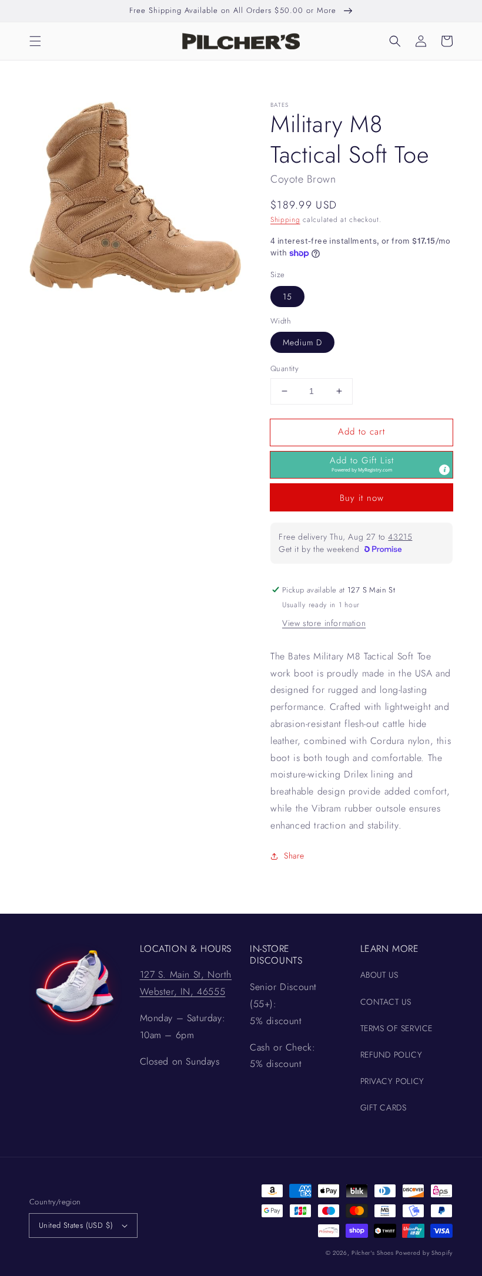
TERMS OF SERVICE (396, 1028)
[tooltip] (444, 469)
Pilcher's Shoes (374, 1252)
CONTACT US (385, 1002)
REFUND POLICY (391, 1054)
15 (287, 296)
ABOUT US (379, 975)
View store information (324, 623)
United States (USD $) (76, 1225)
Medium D (302, 342)
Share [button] (294, 855)
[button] (35, 41)
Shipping (285, 219)
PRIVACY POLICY (392, 1081)
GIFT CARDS (383, 1107)
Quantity (284, 368)
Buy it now (362, 497)
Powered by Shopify (424, 1252)
